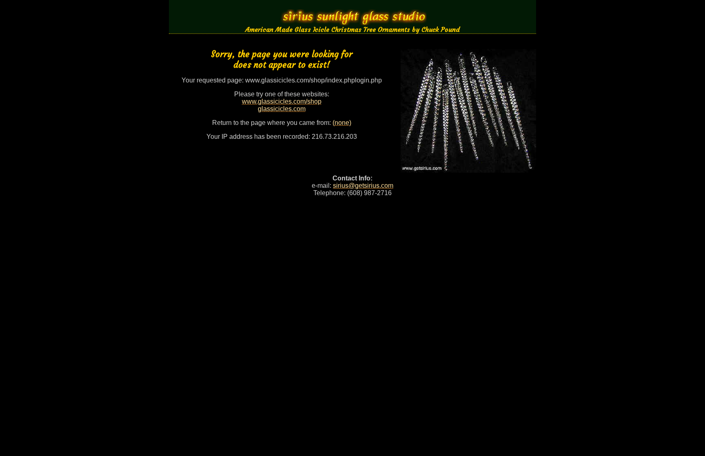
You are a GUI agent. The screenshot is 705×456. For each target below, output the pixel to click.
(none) (342, 122)
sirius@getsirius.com (363, 185)
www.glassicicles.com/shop (281, 101)
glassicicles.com (282, 108)
